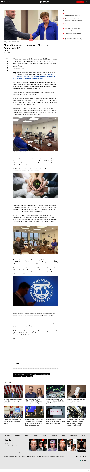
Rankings (54, 435)
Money (26, 435)
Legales (43, 456)
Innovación (7, 435)
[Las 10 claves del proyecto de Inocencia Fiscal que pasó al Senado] (13, 412)
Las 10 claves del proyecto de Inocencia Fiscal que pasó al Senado (12, 421)
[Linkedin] (7, 71)
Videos (63, 435)
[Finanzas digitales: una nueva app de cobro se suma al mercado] (76, 391)
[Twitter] (7, 63)
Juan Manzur (33, 374)
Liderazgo (17, 435)
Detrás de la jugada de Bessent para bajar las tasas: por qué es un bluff (13, 401)
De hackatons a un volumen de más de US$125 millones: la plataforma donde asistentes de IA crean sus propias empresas (74, 34)
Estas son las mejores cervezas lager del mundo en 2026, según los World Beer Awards (73, 39)
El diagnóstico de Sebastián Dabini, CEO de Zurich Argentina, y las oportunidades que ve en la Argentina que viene (74, 19)
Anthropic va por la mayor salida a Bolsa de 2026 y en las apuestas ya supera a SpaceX (34, 401)
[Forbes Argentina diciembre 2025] (62, 445)
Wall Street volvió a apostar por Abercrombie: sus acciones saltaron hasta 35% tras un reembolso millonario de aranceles (76, 423)
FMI (27, 374)
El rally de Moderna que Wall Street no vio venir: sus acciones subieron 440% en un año (55, 421)
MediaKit (6, 456)
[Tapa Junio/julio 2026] (33, 445)
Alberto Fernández (19, 374)
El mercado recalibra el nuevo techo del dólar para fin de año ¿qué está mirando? (55, 401)
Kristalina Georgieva (44, 374)
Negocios (36, 435)
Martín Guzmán (18, 376)
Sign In (87, 1)
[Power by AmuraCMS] (83, 460)
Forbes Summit (73, 435)
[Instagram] (81, 457)
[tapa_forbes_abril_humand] (43, 445)
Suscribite (80, 1)
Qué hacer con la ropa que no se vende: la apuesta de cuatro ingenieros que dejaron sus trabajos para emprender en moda (73, 14)
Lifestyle (45, 435)
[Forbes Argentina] (45, 2)
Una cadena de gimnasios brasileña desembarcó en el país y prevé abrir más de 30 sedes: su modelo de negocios (74, 24)
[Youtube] (83, 457)
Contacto (16, 456)
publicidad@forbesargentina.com (14, 445)
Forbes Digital (7, 50)
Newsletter (11, 456)
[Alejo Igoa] (52, 445)
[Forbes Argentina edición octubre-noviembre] (72, 445)
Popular (65, 10)
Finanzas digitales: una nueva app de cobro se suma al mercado (76, 401)
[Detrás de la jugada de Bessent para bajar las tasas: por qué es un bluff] (13, 391)
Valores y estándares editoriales (25, 456)
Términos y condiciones (36, 456)
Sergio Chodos (28, 376)
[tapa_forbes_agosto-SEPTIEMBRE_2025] (81, 445)
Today (83, 435)
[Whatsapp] (7, 61)
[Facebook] (7, 66)
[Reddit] (7, 68)
